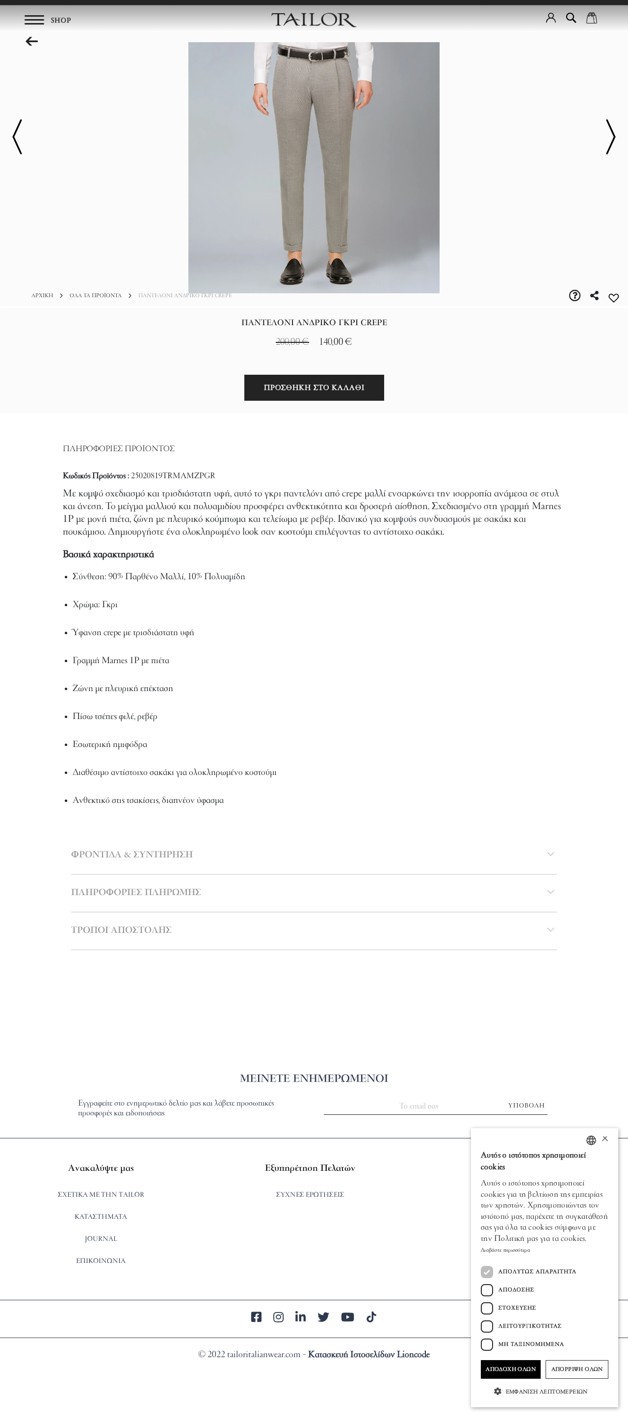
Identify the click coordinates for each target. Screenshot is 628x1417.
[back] (31, 42)
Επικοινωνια (101, 1261)
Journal (101, 1239)
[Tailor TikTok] (371, 1319)
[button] (551, 17)
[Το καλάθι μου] (592, 17)
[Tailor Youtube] (347, 1319)
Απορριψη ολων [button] (577, 1369)
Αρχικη (42, 296)
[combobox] (591, 1140)
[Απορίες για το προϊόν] (575, 297)
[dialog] (544, 1267)
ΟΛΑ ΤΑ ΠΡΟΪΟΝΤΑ (96, 296)
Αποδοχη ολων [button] (511, 1369)
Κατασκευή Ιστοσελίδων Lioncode (369, 1355)
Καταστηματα (101, 1217)
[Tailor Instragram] (278, 1319)
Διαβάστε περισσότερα (505, 1250)
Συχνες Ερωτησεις (310, 1195)
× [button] (604, 1140)
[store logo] (314, 20)
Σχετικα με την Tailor (101, 1195)
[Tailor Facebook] (256, 1319)
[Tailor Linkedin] (300, 1319)
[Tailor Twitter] (323, 1319)
